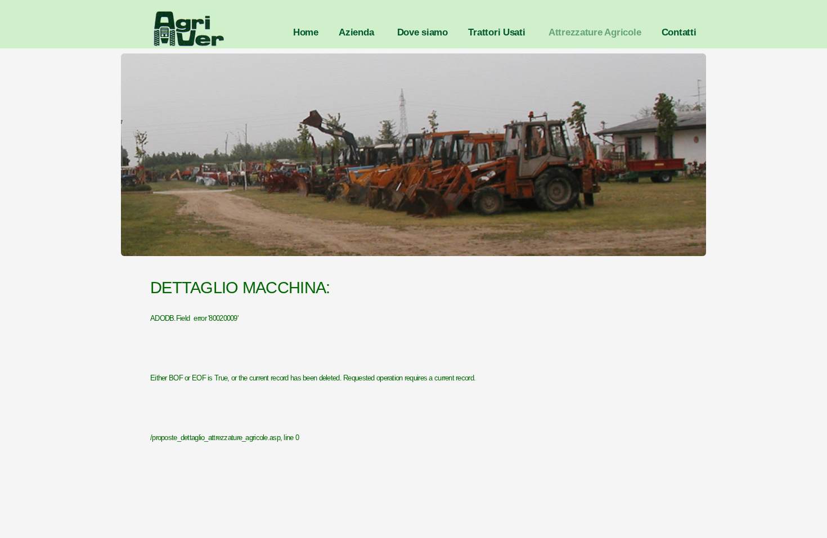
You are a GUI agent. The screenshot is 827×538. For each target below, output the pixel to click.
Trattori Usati (496, 32)
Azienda (356, 32)
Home (305, 32)
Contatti (679, 32)
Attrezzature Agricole (595, 32)
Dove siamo (422, 32)
